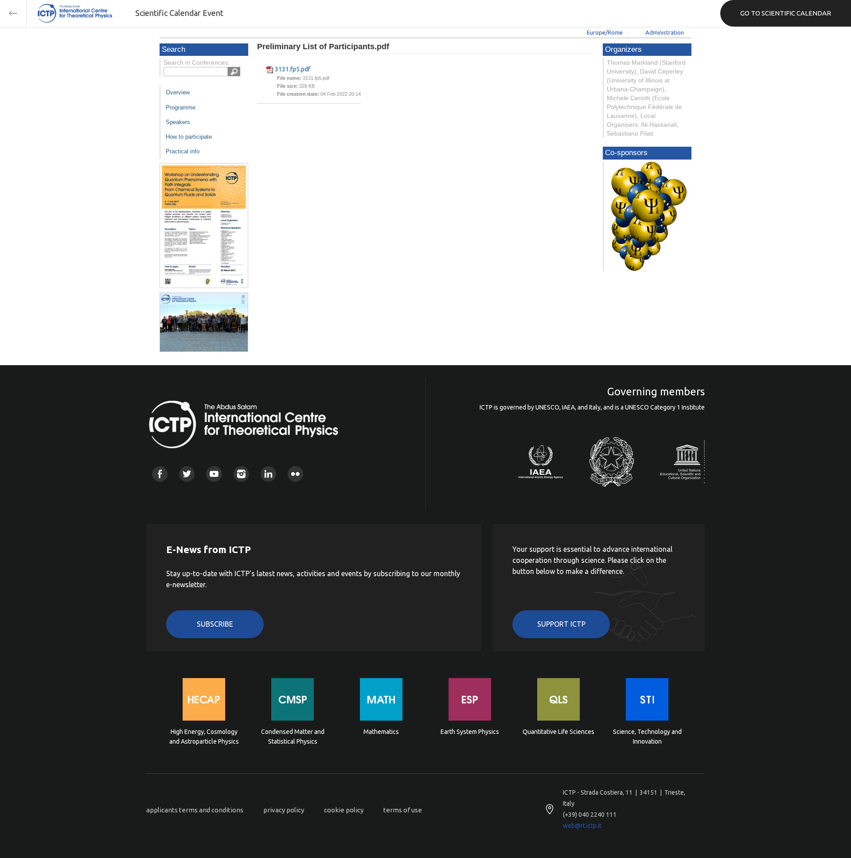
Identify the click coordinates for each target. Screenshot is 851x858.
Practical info (182, 151)
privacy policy (283, 810)
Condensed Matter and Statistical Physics (292, 736)
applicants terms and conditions (194, 810)
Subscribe (215, 624)
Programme (180, 107)
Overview (178, 92)
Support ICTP (561, 624)
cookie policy (343, 810)
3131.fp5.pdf (292, 69)
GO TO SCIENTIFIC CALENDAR (785, 13)
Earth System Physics (470, 731)
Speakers (178, 122)
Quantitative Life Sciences (558, 731)
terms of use (402, 810)
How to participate (189, 136)
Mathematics (381, 731)
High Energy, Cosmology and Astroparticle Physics (204, 736)
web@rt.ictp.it (582, 825)
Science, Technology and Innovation (647, 736)
